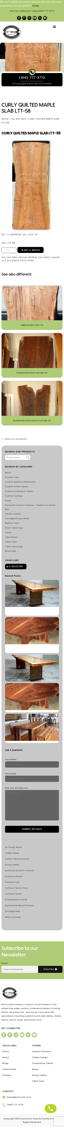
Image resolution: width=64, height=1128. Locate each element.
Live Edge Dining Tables (17, 518)
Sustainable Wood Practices (19, 905)
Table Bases (11, 537)
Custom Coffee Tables (16, 486)
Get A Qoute (32, 250)
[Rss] (40, 18)
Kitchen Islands (13, 514)
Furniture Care (12, 882)
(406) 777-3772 (46, 11)
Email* (4, 963)
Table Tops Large (14, 546)
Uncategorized (12, 911)
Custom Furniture (14, 496)
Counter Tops (12, 477)
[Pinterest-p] (24, 18)
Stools (8, 532)
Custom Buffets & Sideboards (20, 482)
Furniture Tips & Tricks (16, 888)
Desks (8, 500)
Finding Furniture (13, 876)
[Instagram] (29, 18)
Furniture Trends (13, 894)
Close (35, 5)
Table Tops (11, 541)
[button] (54, 26)
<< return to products (14, 438)
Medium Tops (12, 523)
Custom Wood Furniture (17, 859)
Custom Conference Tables (19, 491)
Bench (8, 472)
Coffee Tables (12, 853)
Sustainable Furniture (16, 899)
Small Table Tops (14, 528)
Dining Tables (12, 864)
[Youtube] (35, 18)
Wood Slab (10, 551)
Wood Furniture (13, 917)
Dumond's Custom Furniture (19, 870)
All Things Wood (13, 847)
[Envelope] (45, 18)
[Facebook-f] (19, 18)
